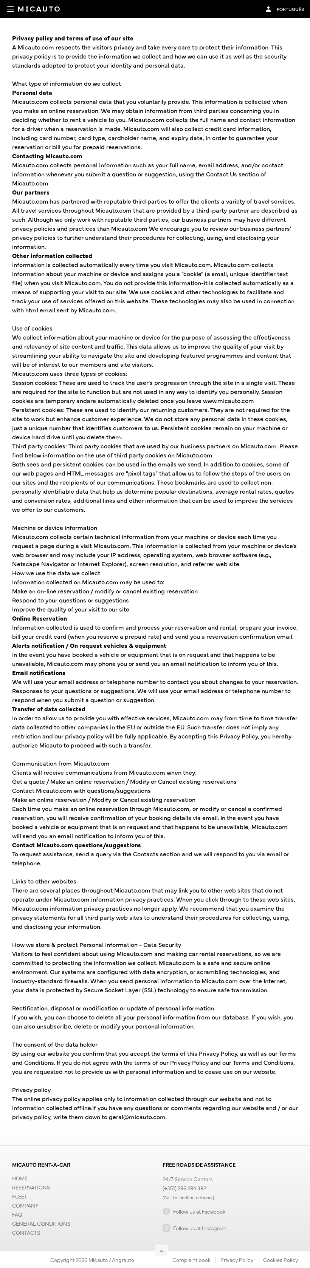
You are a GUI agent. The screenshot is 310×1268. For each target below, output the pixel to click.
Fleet (19, 1196)
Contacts (26, 1232)
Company (25, 1205)
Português (290, 9)
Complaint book (191, 1259)
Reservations (31, 1187)
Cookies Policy (280, 1259)
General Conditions (41, 1223)
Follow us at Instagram (199, 1228)
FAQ (17, 1214)
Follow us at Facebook (199, 1211)
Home (20, 1178)
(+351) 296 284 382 (184, 1188)
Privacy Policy (236, 1259)
